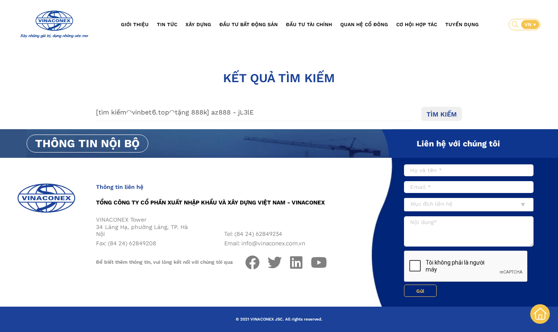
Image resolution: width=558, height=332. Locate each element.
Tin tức (167, 24)
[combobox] (468, 204)
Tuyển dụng (462, 24)
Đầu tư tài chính (309, 24)
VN (529, 24)
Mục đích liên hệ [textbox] (432, 204)
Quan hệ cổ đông (364, 24)
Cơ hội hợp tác (416, 24)
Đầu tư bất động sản (248, 24)
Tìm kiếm (441, 114)
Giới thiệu (135, 24)
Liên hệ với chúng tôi (458, 143)
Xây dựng (198, 24)
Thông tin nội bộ (87, 143)
